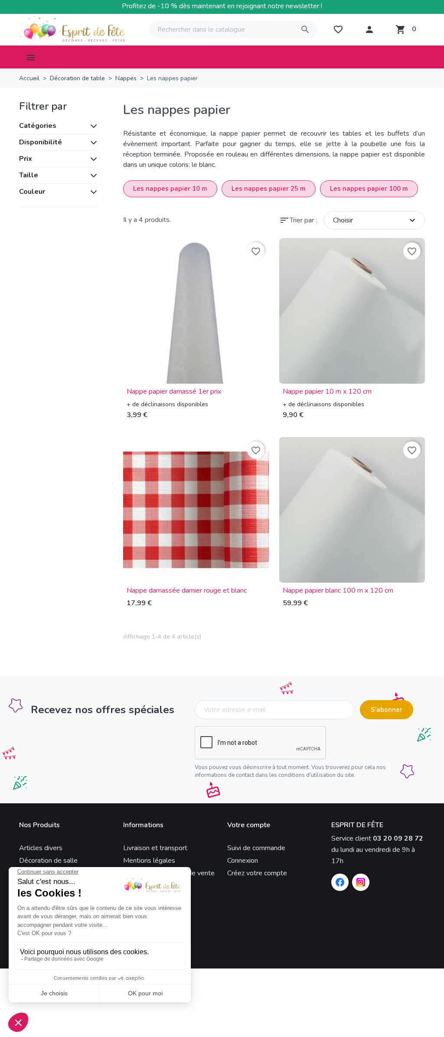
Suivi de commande (256, 848)
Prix (25, 158)
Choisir (375, 220)
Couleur (32, 191)
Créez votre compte (257, 873)
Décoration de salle (48, 860)
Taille (28, 175)
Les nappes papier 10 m (170, 188)
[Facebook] (340, 882)
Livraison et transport (155, 848)
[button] (369, 29)
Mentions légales (149, 860)
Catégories (37, 125)
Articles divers (40, 848)
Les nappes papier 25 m (269, 188)
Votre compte (248, 825)
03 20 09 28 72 (398, 838)
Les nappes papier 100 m (369, 188)
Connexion (242, 860)
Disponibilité (40, 142)
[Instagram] (360, 882)
